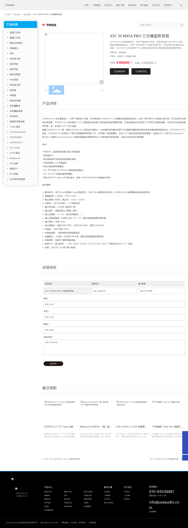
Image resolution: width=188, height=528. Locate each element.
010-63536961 (161, 491)
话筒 (12, 53)
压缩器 (13, 90)
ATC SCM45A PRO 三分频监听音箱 (59, 291)
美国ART (14, 168)
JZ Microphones (18, 132)
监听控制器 (15, 74)
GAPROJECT (16, 142)
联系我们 (153, 487)
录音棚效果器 (16, 111)
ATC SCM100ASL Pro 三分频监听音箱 (64, 459)
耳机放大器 (15, 85)
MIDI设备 (14, 79)
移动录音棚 (15, 100)
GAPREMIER (16, 137)
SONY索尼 (15, 153)
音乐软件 (14, 116)
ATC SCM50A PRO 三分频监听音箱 (164, 459)
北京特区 (82, 522)
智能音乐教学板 (17, 121)
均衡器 (13, 95)
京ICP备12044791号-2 (49, 522)
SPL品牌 (14, 163)
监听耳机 (14, 69)
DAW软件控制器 (17, 179)
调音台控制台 (16, 43)
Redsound (15, 158)
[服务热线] (185, 434)
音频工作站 (15, 32)
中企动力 (74, 522)
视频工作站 (15, 37)
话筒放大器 (15, 58)
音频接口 (14, 48)
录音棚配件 (15, 106)
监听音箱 (27, 14)
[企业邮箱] (185, 440)
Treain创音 (15, 126)
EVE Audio (15, 147)
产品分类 (16, 14)
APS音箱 (14, 174)
